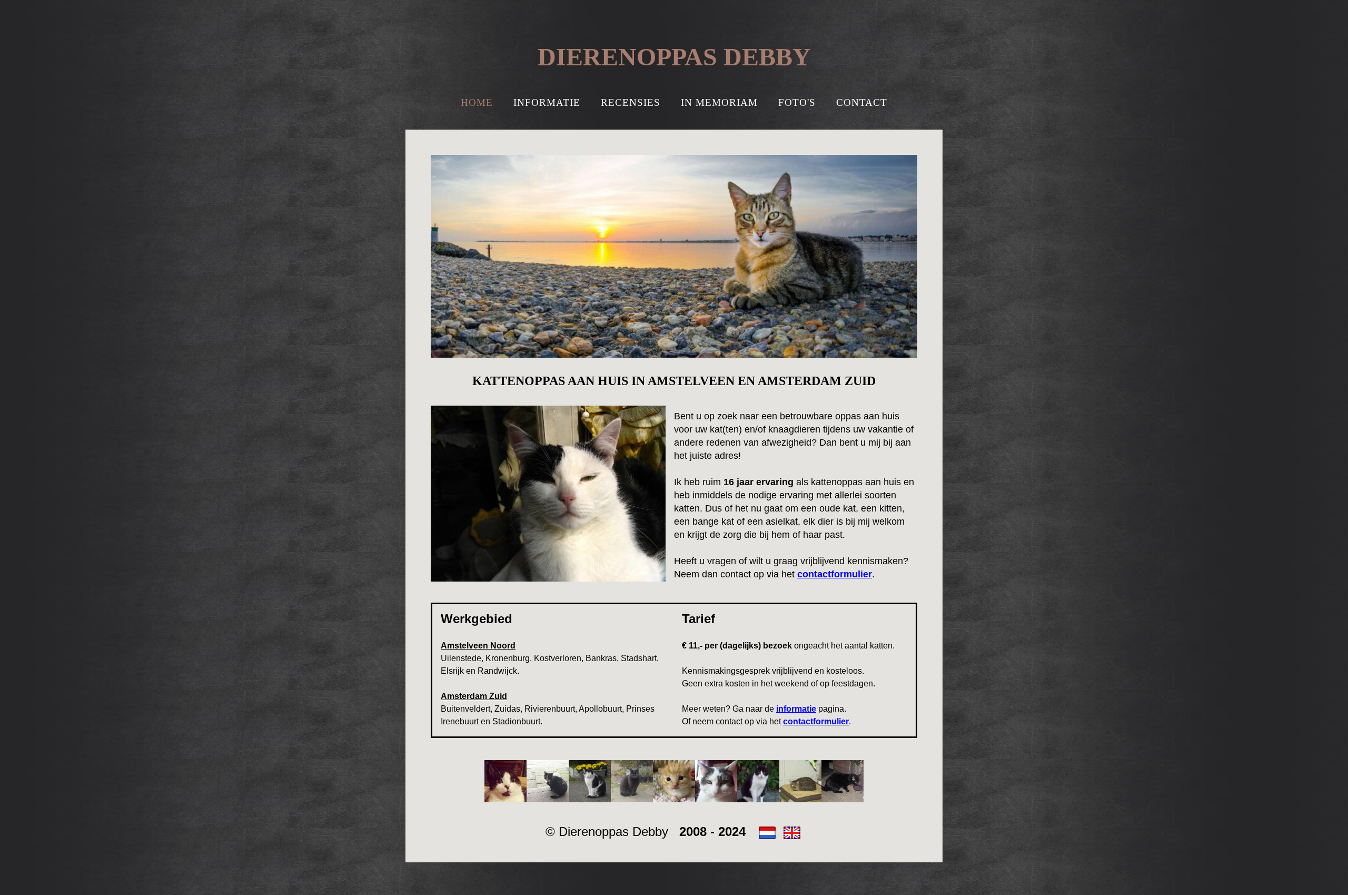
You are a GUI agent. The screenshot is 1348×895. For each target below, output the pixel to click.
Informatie (546, 102)
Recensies (630, 102)
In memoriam (719, 102)
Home (477, 102)
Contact (861, 102)
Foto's (797, 102)
